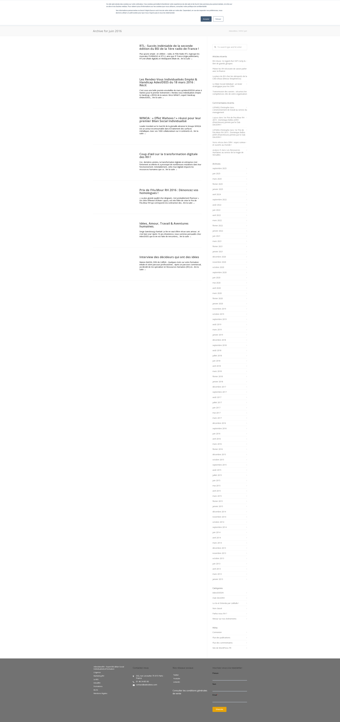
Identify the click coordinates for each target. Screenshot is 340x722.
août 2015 (216, 470)
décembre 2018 (219, 340)
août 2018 (216, 350)
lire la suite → (187, 58)
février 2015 (217, 501)
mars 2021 (217, 241)
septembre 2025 (219, 168)
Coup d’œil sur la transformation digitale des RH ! (168, 155)
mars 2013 (217, 574)
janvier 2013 (217, 579)
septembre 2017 (219, 392)
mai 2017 (216, 413)
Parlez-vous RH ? (219, 613)
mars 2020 (217, 293)
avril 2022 (216, 215)
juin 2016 (216, 433)
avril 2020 (216, 288)
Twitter (176, 675)
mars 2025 (217, 179)
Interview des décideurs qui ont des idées (169, 257)
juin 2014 (216, 532)
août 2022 (216, 205)
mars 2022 (217, 220)
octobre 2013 (218, 558)
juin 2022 (216, 210)
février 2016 (217, 449)
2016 (241, 31)
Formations (98, 686)
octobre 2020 (218, 267)
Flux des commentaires (222, 643)
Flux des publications (221, 637)
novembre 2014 (219, 517)
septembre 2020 (219, 272)
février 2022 (217, 225)
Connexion (217, 632)
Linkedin (176, 682)
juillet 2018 (217, 355)
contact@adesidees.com (146, 684)
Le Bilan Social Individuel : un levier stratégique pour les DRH (227, 85)
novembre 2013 (219, 553)
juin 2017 (216, 407)
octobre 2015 (218, 459)
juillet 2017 (217, 402)
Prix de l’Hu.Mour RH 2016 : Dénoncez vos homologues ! (168, 191)
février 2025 (217, 184)
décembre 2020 (219, 257)
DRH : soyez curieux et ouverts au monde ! (228, 143)
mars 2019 (217, 329)
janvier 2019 (217, 335)
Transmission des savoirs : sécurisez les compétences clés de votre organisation (229, 92)
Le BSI (96, 679)
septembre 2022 (219, 199)
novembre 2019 (219, 309)
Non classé (217, 608)
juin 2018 (216, 361)
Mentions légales (100, 693)
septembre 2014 (219, 527)
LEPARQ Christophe (221, 107)
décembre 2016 (219, 423)
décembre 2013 (219, 548)
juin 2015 (216, 480)
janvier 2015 (217, 506)
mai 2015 (216, 485)
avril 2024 (216, 194)
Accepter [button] (206, 19)
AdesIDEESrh (218, 593)
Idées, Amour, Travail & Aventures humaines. (163, 224)
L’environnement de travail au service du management (229, 111)
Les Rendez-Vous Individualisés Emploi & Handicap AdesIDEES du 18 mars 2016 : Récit (168, 82)
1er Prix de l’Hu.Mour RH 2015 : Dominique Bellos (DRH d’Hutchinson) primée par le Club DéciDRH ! (228, 121)
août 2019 (216, 324)
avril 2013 (216, 569)
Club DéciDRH (218, 598)
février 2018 (217, 376)
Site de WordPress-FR (221, 648)
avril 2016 (216, 439)
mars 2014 (217, 543)
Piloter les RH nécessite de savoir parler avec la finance (229, 70)
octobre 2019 (218, 314)
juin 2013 (216, 563)
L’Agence (97, 672)
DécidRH (97, 683)
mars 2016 (217, 444)
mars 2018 (217, 371)
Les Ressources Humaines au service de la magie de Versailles (227, 152)
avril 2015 (216, 491)
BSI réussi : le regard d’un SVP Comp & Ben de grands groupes (229, 62)
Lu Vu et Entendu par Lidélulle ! (225, 603)
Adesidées (233, 31)
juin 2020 (216, 277)
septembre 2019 (219, 319)
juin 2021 (216, 236)
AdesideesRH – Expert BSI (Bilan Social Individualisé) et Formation (109, 668)
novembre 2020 (219, 262)
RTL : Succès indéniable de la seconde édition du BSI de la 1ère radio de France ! (169, 47)
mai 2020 (216, 283)
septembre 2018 (219, 345)
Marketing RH (99, 676)
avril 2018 (216, 366)
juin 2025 (216, 173)
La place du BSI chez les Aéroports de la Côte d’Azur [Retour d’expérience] (229, 77)
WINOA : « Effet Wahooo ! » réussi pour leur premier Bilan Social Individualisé (170, 119)
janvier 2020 (217, 303)
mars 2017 (217, 418)
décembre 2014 (219, 511)
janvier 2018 (217, 381)
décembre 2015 (219, 454)
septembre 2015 (219, 465)
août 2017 (216, 397)
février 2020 (217, 298)
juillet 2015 (217, 475)
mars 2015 (217, 496)
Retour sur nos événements (224, 619)
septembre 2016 (219, 428)
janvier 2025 (217, 189)
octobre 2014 (218, 522)
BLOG (96, 690)
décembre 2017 (219, 387)
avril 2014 (216, 537)
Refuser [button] (218, 19)
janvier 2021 (217, 251)
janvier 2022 (217, 231)
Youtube (176, 679)
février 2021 (217, 246)
